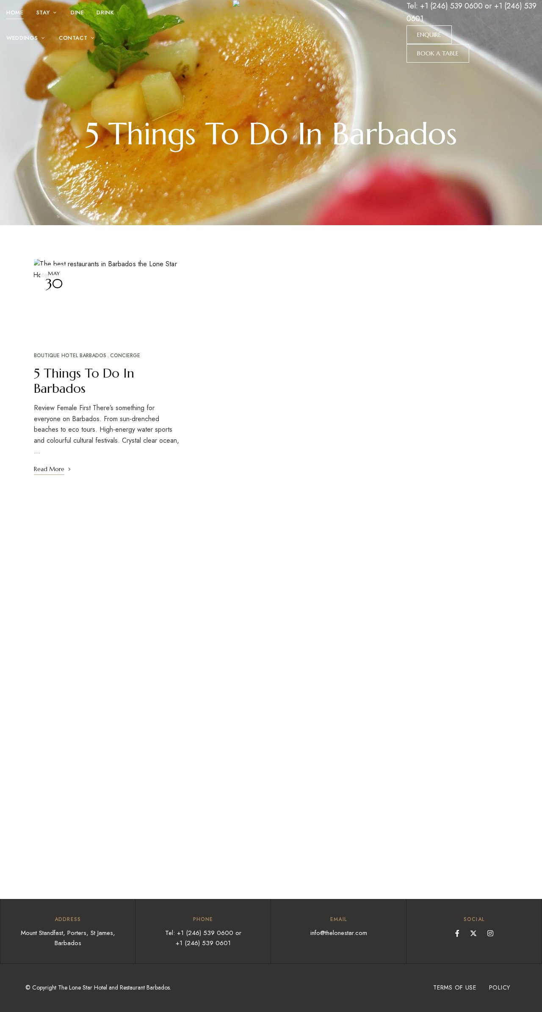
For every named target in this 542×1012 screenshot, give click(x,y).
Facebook (457, 933)
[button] (429, 34)
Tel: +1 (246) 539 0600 (444, 5)
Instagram (490, 933)
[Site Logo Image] (271, 39)
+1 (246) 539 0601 (203, 943)
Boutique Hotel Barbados (70, 355)
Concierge (125, 355)
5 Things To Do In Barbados (84, 380)
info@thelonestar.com (338, 933)
